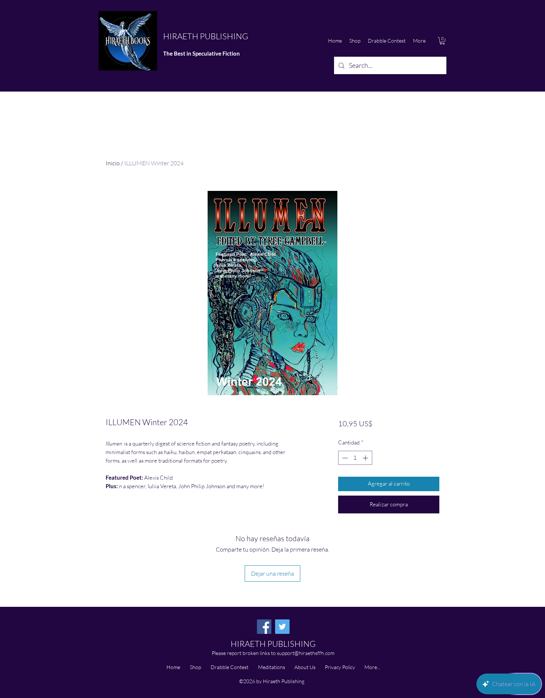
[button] (442, 40)
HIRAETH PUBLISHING (205, 36)
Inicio (113, 163)
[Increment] (366, 458)
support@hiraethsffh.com (305, 653)
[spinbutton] (355, 458)
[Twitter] (282, 626)
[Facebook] (264, 626)
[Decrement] (344, 458)
